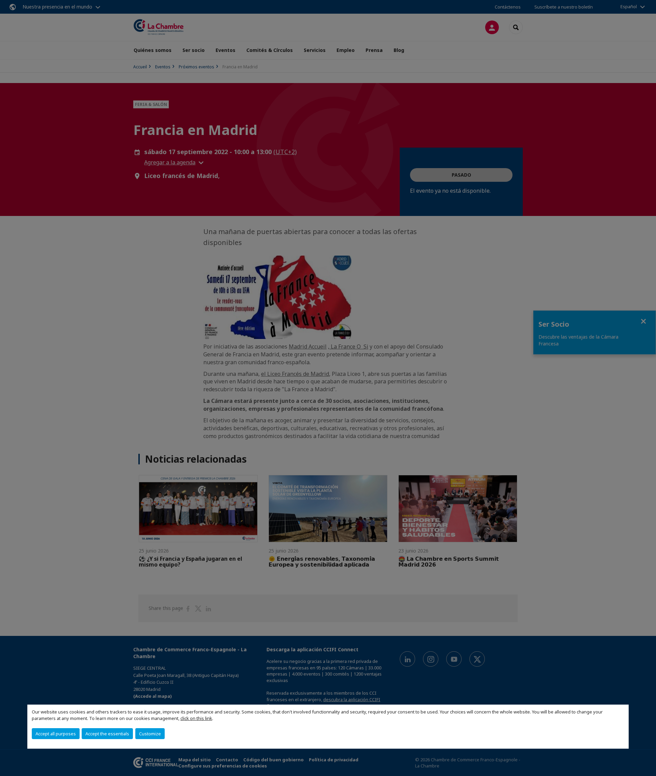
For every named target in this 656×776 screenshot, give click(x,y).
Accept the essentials (107, 734)
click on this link (196, 718)
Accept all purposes (56, 734)
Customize (150, 734)
